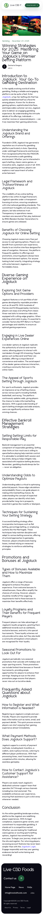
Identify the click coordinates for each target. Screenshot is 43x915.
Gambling (6, 41)
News (21, 887)
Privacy (15, 908)
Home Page (10, 887)
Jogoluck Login (28, 846)
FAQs (29, 887)
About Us (8, 908)
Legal (29, 908)
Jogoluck (6, 97)
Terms (22, 908)
